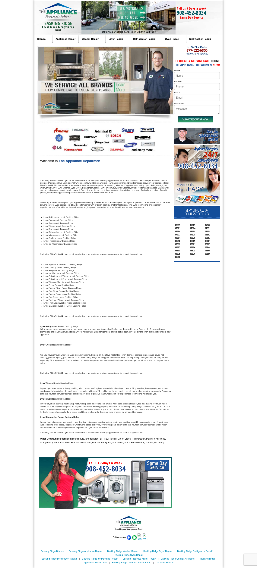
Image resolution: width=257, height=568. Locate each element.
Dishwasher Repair (200, 39)
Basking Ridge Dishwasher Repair (59, 558)
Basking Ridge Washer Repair (122, 551)
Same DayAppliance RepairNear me (208, 135)
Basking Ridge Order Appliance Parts (131, 562)
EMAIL (177, 92)
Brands (41, 39)
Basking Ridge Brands (52, 551)
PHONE (178, 81)
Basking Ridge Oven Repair (129, 554)
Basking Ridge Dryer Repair (157, 551)
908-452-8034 (191, 13)
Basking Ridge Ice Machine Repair (100, 558)
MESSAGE (179, 103)
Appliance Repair (65, 39)
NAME (177, 70)
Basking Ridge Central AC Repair (178, 558)
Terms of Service (165, 562)
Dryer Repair (116, 39)
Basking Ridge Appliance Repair (85, 551)
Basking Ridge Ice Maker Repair (139, 558)
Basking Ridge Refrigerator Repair (195, 551)
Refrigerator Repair (144, 39)
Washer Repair (90, 39)
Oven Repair (172, 39)
